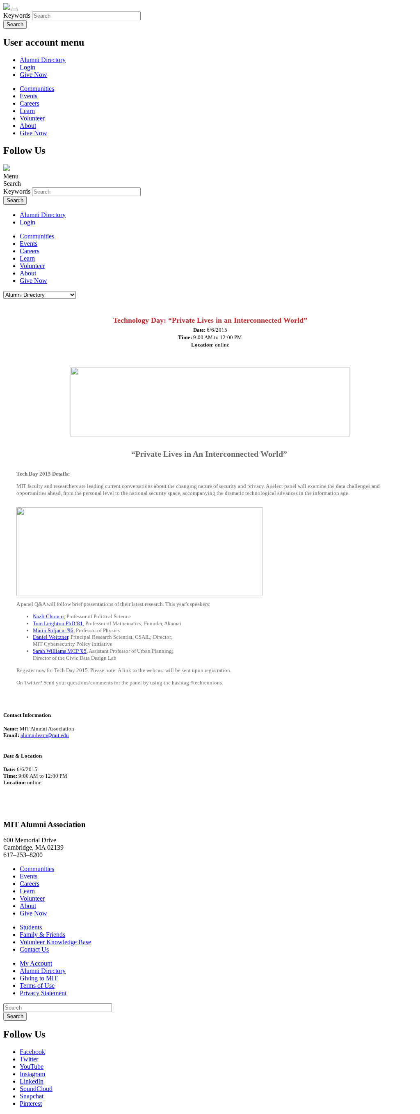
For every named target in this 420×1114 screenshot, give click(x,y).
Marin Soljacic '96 (53, 630)
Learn (27, 110)
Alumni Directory (43, 59)
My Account (36, 963)
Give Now (33, 74)
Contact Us (34, 949)
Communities (37, 88)
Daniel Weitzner (50, 637)
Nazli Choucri (48, 616)
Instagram (32, 1073)
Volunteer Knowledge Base (55, 941)
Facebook (32, 1051)
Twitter (29, 1059)
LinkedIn (31, 1081)
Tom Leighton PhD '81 (58, 623)
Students (31, 927)
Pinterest (31, 1103)
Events (28, 95)
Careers (29, 103)
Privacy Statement (43, 992)
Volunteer (32, 118)
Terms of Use (37, 985)
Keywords (16, 15)
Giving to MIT (39, 978)
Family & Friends (42, 934)
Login (27, 67)
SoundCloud (36, 1088)
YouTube (31, 1066)
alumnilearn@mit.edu (45, 735)
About (28, 125)
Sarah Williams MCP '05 (60, 651)
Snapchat (31, 1096)
